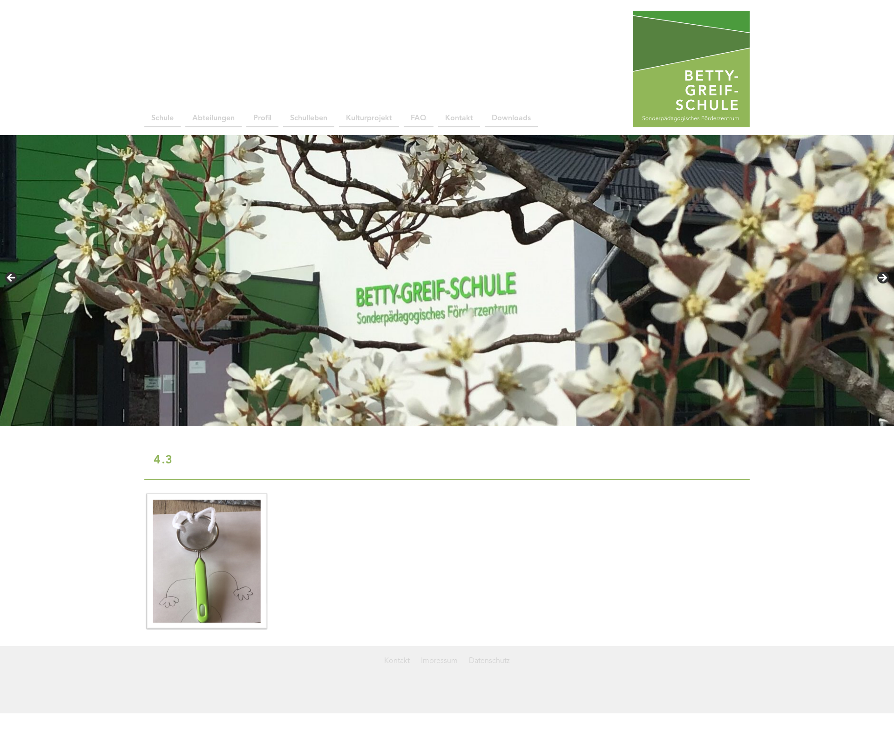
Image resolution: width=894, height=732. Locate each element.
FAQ (419, 118)
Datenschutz (489, 661)
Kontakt (459, 118)
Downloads (511, 118)
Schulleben (308, 118)
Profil (262, 118)
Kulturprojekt (369, 118)
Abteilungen (213, 118)
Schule (162, 118)
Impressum (439, 661)
